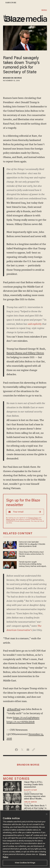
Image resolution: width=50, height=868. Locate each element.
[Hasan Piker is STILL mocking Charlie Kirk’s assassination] (12, 786)
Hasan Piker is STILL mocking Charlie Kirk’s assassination (33, 784)
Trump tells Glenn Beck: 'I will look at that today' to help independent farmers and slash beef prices (35, 808)
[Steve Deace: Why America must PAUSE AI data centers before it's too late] (10, 555)
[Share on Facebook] (16, 749)
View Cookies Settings (25, 863)
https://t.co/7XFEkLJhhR (21, 721)
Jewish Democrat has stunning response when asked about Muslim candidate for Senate (34, 796)
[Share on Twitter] (22, 749)
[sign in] (2, 2)
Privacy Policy (33, 518)
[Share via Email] (27, 749)
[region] (25, 839)
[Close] (47, 814)
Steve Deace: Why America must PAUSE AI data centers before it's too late (31, 554)
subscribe (10, 3)
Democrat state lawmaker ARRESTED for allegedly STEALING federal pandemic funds (32, 544)
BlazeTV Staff (30, 790)
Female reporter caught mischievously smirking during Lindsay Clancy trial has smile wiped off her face (32, 564)
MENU (44, 10)
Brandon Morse (12, 78)
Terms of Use (10, 519)
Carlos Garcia (30, 802)
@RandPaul (13, 709)
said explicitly (35, 324)
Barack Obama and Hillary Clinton (25, 353)
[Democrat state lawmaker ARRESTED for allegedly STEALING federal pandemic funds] (10, 545)
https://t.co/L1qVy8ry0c (26, 717)
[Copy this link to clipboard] (33, 749)
